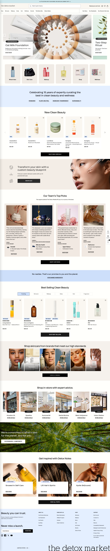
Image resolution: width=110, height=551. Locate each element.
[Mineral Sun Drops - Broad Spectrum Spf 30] (92, 127)
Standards (32, 100)
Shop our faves (55, 262)
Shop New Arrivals (55, 154)
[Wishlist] (105, 6)
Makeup (13, 11)
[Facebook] (5, 535)
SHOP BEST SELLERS (55, 334)
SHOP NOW (8, 52)
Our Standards (92, 11)
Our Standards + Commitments (13, 441)
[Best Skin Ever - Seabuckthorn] (12, 309)
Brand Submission (61, 515)
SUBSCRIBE (28, 530)
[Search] (30, 6)
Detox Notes (47, 11)
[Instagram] (2, 535)
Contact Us (96, 517)
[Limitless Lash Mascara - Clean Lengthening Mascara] (55, 309)
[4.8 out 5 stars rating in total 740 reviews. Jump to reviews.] (27, 321)
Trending (23, 294)
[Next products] (105, 132)
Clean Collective (60, 522)
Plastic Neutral (44, 100)
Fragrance (86, 294)
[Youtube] (11, 535)
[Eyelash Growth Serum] (76, 309)
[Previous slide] (4, 35)
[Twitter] (8, 535)
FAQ (94, 520)
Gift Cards (77, 525)
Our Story (85, 11)
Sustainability (76, 100)
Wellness (26, 11)
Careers (58, 520)
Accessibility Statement (99, 525)
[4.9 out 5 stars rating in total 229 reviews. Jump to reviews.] (6, 321)
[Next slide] (105, 35)
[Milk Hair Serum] (97, 309)
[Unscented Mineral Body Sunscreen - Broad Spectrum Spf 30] (74, 127)
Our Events (41, 520)
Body (17, 11)
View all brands (55, 375)
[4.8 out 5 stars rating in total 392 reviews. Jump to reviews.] (49, 321)
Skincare (7, 11)
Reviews (40, 525)
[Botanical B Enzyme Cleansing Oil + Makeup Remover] (33, 309)
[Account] (102, 6)
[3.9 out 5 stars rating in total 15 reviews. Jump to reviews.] (70, 321)
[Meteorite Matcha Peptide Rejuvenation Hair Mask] (55, 127)
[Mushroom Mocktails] (36, 127)
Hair (22, 11)
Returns (95, 522)
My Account (96, 515)
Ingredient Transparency (61, 100)
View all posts (55, 502)
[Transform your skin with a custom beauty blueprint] (55, 174)
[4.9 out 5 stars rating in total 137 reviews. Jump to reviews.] (91, 321)
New (2, 11)
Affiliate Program (60, 517)
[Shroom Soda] (18, 127)
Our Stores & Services (103, 11)
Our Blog (40, 522)
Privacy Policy (97, 533)
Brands (32, 11)
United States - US (22, 548)
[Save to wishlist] (25, 118)
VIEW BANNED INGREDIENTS (55, 277)
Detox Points (78, 530)
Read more (9, 491)
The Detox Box (39, 11)
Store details (11, 417)
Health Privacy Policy (98, 530)
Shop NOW (14, 254)
